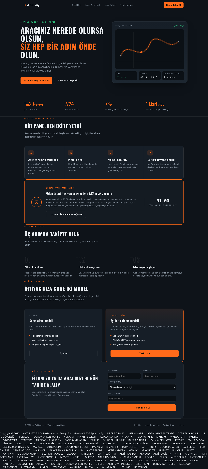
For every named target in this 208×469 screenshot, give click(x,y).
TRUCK (156, 460)
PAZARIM (97, 447)
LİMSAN (7, 443)
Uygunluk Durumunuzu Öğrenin (66, 214)
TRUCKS (168, 460)
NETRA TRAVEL (116, 433)
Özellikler (76, 5)
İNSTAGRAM (28, 467)
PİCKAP (194, 460)
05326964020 (178, 443)
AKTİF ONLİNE (198, 457)
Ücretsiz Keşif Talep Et (36, 80)
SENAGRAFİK (145, 436)
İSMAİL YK (112, 447)
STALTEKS (26, 440)
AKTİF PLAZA (178, 457)
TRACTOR (142, 460)
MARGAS (161, 436)
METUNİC (124, 467)
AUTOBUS (100, 460)
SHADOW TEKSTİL (88, 443)
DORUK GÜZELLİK (26, 443)
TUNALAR (24, 436)
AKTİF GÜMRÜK (47, 457)
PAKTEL (193, 436)
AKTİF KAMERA (116, 450)
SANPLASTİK (46, 443)
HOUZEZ (162, 457)
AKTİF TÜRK (149, 447)
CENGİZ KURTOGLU (164, 463)
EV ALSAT (127, 460)
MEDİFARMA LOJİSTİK (48, 440)
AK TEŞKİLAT (87, 453)
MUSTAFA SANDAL (130, 457)
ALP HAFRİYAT (111, 443)
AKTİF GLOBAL (95, 450)
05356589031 (10, 447)
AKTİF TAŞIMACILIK (186, 453)
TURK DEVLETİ (130, 447)
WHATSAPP (109, 467)
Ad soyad (113, 371)
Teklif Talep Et (142, 407)
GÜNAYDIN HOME (161, 440)
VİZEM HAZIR (136, 433)
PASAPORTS (54, 460)
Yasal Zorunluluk (92, 5)
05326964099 (159, 443)
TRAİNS (114, 460)
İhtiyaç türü (114, 382)
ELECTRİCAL (142, 463)
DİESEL (100, 463)
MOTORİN (56, 463)
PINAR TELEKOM (86, 436)
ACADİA (71, 453)
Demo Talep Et (173, 5)
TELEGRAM (59, 467)
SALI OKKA (189, 447)
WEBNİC (133, 450)
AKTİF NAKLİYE (25, 457)
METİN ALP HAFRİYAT (135, 443)
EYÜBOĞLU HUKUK (113, 440)
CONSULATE (25, 460)
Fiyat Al (63, 353)
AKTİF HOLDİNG (107, 457)
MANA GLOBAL (196, 440)
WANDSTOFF (177, 436)
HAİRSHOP (39, 450)
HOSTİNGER (141, 467)
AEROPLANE (83, 460)
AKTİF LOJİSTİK (162, 453)
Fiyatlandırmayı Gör (68, 80)
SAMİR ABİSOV (21, 450)
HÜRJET (164, 450)
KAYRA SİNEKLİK (137, 440)
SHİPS (39, 460)
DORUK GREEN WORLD (47, 436)
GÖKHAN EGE (82, 433)
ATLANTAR (128, 436)
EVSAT (69, 460)
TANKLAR (8, 463)
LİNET (190, 450)
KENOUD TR (148, 450)
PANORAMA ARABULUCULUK (82, 440)
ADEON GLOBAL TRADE (160, 433)
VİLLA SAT (9, 460)
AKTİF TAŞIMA (127, 453)
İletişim (181, 425)
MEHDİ (76, 457)
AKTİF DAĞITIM (107, 453)
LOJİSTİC (89, 457)
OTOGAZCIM (10, 440)
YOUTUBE (75, 467)
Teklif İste (144, 353)
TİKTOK (89, 467)
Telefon (147, 371)
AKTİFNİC (8, 453)
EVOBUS (181, 460)
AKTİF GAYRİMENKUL (119, 463)
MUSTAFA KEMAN (27, 453)
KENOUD (145, 453)
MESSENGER (10, 467)
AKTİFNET (29, 433)
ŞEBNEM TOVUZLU (53, 453)
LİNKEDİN (44, 467)
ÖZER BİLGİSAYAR (188, 433)
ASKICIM (69, 436)
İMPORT (64, 457)
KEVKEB (179, 440)
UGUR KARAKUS (169, 447)
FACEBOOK (185, 463)
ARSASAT (42, 463)
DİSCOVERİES (25, 463)
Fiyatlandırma (126, 5)
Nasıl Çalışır (110, 5)
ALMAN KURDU (109, 436)
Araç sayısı (114, 394)
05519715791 (197, 443)
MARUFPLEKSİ (66, 443)
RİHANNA (177, 450)
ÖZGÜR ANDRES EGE (76, 447)
